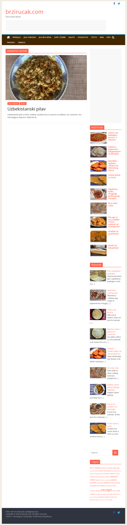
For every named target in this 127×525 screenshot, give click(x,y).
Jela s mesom (30, 37)
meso (107, 477)
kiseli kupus (108, 471)
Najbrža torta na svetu (103, 480)
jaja (118, 468)
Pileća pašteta (115, 483)
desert (110, 468)
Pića (108, 37)
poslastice (101, 486)
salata (92, 494)
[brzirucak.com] (8, 37)
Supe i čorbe (60, 37)
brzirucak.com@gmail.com (27, 511)
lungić (117, 473)
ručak (118, 491)
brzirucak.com (24, 11)
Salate (72, 37)
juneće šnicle (94, 471)
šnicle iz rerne (104, 500)
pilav (102, 483)
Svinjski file (104, 494)
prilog (98, 491)
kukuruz (112, 473)
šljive (97, 500)
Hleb (115, 468)
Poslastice (83, 37)
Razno (23, 104)
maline (92, 477)
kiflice (101, 471)
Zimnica (21, 42)
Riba (102, 37)
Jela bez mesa (45, 37)
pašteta (114, 480)
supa (99, 494)
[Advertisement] (63, 25)
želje (110, 500)
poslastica (94, 485)
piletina (107, 483)
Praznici (11, 42)
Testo (94, 37)
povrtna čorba (111, 486)
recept (106, 489)
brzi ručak (95, 467)
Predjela (17, 37)
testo (111, 494)
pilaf (98, 483)
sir (96, 494)
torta (115, 494)
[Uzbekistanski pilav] (46, 56)
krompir (106, 473)
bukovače (103, 468)
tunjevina (101, 497)
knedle (114, 471)
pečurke (93, 483)
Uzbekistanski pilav (26, 109)
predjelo (93, 491)
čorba (107, 497)
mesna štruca (100, 477)
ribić (113, 491)
